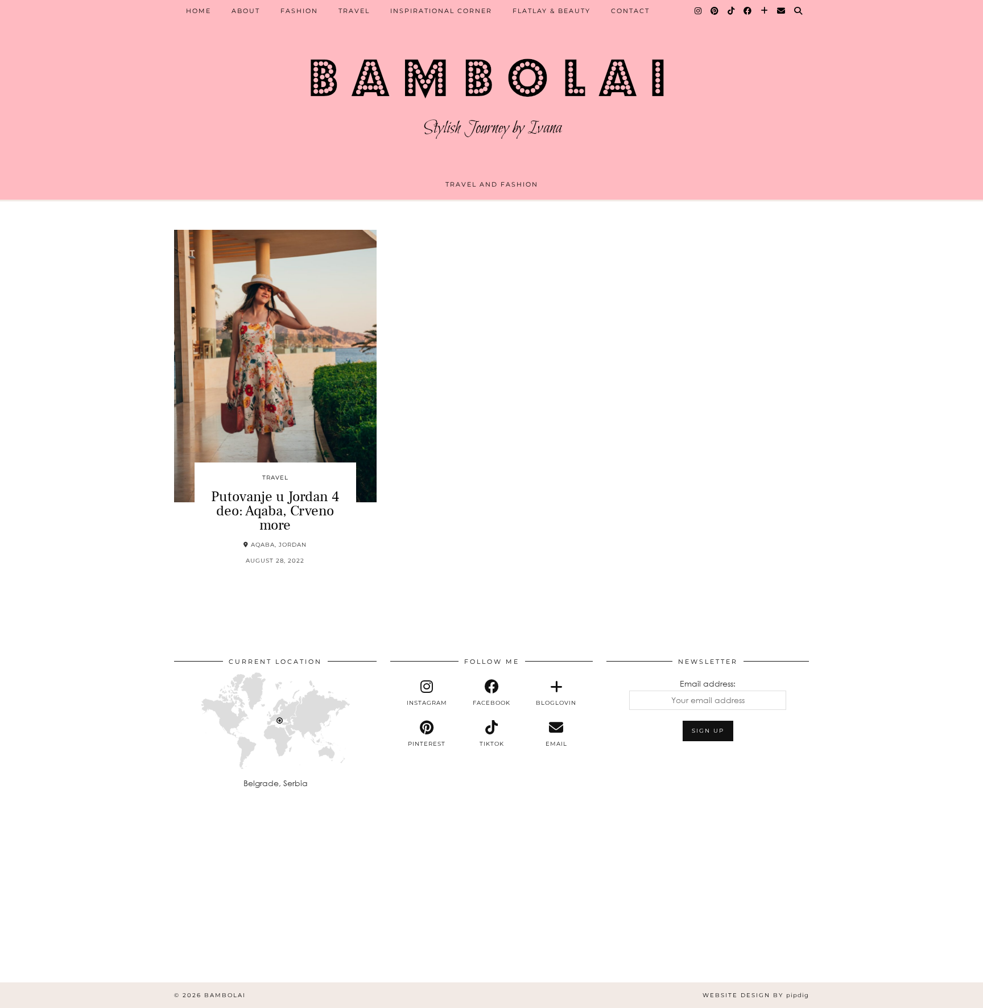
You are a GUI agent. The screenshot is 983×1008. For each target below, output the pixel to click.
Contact (630, 11)
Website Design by (756, 995)
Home (198, 11)
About (246, 11)
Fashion (299, 11)
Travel (354, 11)
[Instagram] (699, 11)
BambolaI (225, 995)
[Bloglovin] (765, 11)
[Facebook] (748, 11)
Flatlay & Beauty (551, 11)
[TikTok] (732, 11)
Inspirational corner (441, 11)
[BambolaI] (491, 94)
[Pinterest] (715, 11)
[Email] (781, 11)
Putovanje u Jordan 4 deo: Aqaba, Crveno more (275, 511)
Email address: (708, 683)
